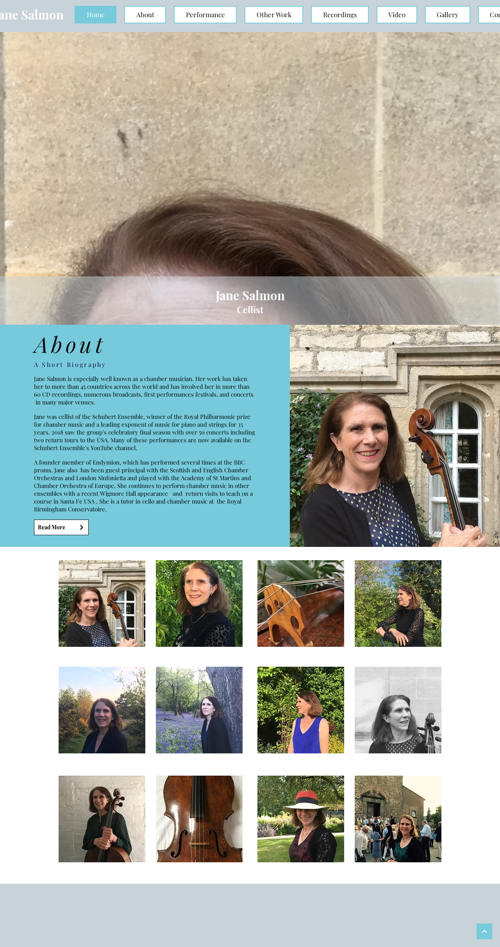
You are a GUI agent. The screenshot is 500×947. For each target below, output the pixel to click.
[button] (145, 14)
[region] (102, 603)
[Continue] (484, 931)
